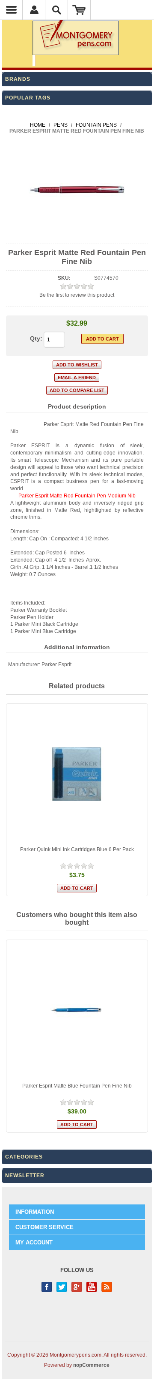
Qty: (36, 338)
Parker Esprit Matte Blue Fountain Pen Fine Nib (77, 1086)
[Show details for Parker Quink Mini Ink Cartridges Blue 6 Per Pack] (77, 774)
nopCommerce (91, 1365)
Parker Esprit (56, 664)
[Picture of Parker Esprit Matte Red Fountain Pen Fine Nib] (77, 236)
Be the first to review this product (76, 295)
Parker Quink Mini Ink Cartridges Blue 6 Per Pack (77, 849)
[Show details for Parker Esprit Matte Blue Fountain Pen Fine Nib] (77, 1010)
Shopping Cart (79, 10)
